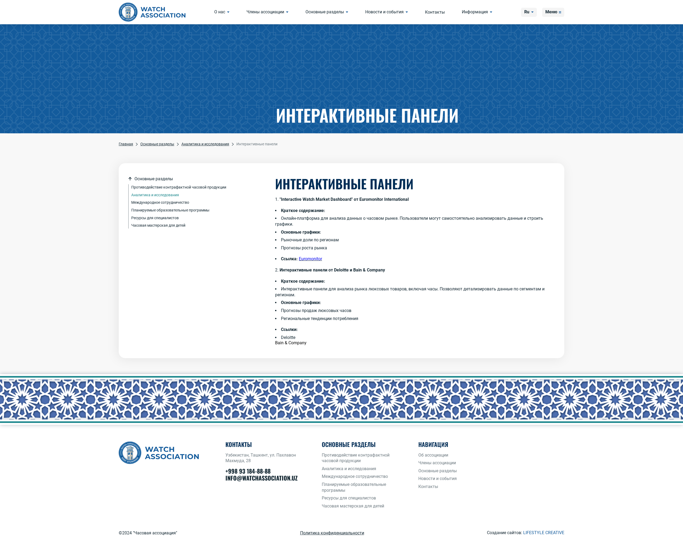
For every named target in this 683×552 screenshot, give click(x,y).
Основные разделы (324, 11)
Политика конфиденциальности (332, 532)
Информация (475, 11)
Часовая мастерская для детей (158, 225)
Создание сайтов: (525, 532)
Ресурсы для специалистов (155, 218)
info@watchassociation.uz (261, 478)
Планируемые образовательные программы (170, 210)
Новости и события (384, 11)
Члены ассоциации (265, 11)
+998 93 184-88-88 (248, 471)
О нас (219, 11)
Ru (526, 11)
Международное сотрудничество (160, 202)
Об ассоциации (433, 455)
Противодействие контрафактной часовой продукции (178, 187)
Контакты (435, 12)
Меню (551, 11)
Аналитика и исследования (155, 195)
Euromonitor (310, 258)
